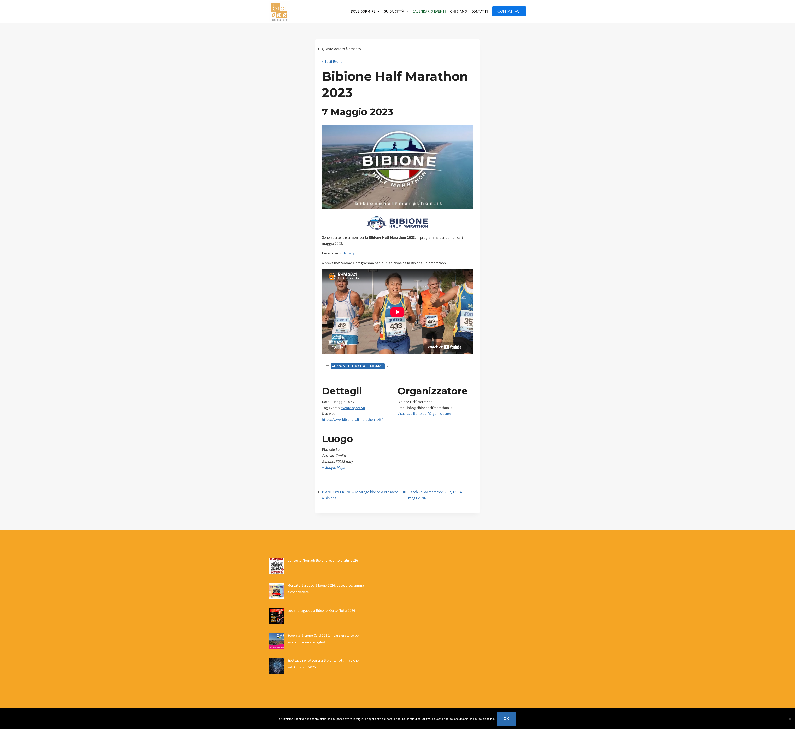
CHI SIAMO (458, 11)
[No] (790, 719)
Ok (506, 718)
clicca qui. (349, 253)
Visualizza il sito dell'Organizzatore (424, 413)
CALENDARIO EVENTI (429, 11)
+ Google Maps (333, 467)
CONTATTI (479, 11)
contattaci (509, 11)
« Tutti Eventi (332, 61)
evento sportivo (353, 407)
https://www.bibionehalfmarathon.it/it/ (352, 419)
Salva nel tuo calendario (358, 366)
